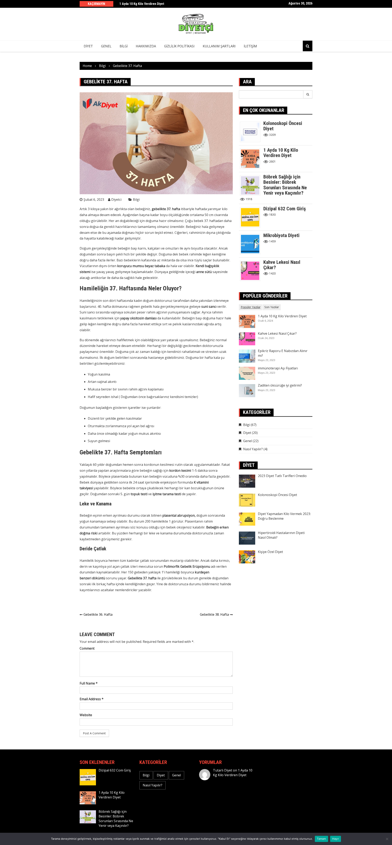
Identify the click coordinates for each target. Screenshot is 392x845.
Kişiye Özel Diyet (270, 552)
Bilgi (124, 46)
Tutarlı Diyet (222, 770)
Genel (106, 46)
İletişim (250, 46)
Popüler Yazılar (251, 307)
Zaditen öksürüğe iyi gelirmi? (280, 385)
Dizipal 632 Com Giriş (284, 209)
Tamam (321, 838)
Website (86, 715)
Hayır (335, 838)
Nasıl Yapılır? (253, 449)
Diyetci (116, 199)
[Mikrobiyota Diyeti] (251, 243)
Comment (87, 648)
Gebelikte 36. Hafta (98, 614)
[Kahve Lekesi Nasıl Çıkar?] (251, 270)
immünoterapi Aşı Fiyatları (278, 368)
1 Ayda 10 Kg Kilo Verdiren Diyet (141, 4)
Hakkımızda (146, 46)
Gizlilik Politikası (179, 46)
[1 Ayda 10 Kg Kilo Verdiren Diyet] (251, 158)
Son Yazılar (271, 307)
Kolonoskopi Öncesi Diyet (282, 126)
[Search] (307, 94)
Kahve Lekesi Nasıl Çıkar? (281, 264)
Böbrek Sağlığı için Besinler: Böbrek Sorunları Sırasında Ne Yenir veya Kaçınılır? (285, 185)
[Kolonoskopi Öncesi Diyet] (251, 131)
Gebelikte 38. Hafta (214, 614)
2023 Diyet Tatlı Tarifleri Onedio (282, 476)
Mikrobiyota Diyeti (281, 235)
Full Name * (89, 683)
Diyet (88, 46)
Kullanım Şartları (219, 46)
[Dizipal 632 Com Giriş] (251, 217)
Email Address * (92, 699)
